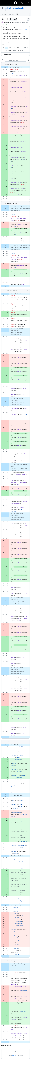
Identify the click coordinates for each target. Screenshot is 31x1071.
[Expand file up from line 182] (5, 516)
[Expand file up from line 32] (4, 67)
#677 (26, 29)
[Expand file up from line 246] (5, 247)
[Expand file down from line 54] (5, 794)
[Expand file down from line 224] (5, 737)
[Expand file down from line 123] (5, 1042)
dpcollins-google (9, 22)
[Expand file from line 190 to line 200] (5, 601)
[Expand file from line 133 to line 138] (5, 467)
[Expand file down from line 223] (5, 245)
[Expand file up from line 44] (5, 745)
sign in (14, 1055)
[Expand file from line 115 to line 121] (5, 856)
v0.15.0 (25, 48)
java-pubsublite (18, 8)
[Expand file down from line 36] (5, 329)
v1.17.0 (18, 48)
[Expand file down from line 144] (5, 513)
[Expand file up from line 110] (5, 331)
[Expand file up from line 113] (5, 967)
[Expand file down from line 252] (5, 286)
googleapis (7, 8)
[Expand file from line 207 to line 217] (5, 671)
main (6, 47)
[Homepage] (15, 2)
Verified (5, 24)
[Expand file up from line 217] (5, 208)
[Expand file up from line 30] (5, 294)
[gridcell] (15, 67)
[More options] (27, 64)
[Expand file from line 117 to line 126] (5, 401)
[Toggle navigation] (2, 2)
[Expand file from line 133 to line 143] (5, 905)
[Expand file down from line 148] (5, 956)
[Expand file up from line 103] (5, 796)
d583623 (10, 50)
